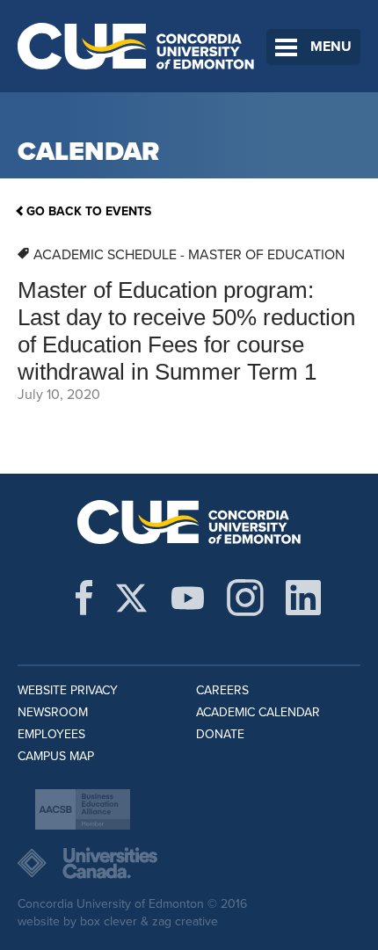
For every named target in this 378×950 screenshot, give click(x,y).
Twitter (131, 597)
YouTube (188, 597)
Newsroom (53, 712)
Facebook (84, 597)
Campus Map (56, 756)
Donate (220, 734)
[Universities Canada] (189, 863)
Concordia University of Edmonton (136, 46)
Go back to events (88, 211)
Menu (331, 46)
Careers (222, 690)
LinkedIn (303, 597)
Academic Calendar (258, 712)
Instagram (245, 597)
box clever (108, 921)
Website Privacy (68, 690)
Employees (51, 734)
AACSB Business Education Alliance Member (82, 809)
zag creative (185, 921)
